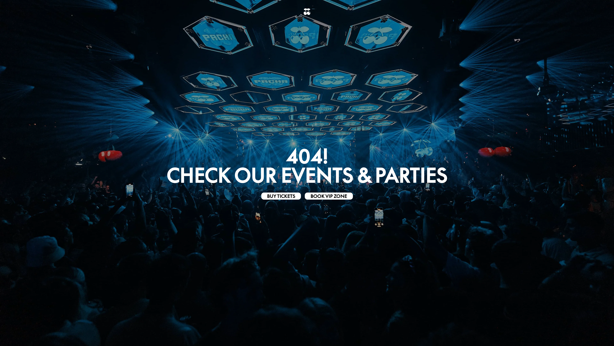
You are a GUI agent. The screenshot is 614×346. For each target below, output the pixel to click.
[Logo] (307, 12)
